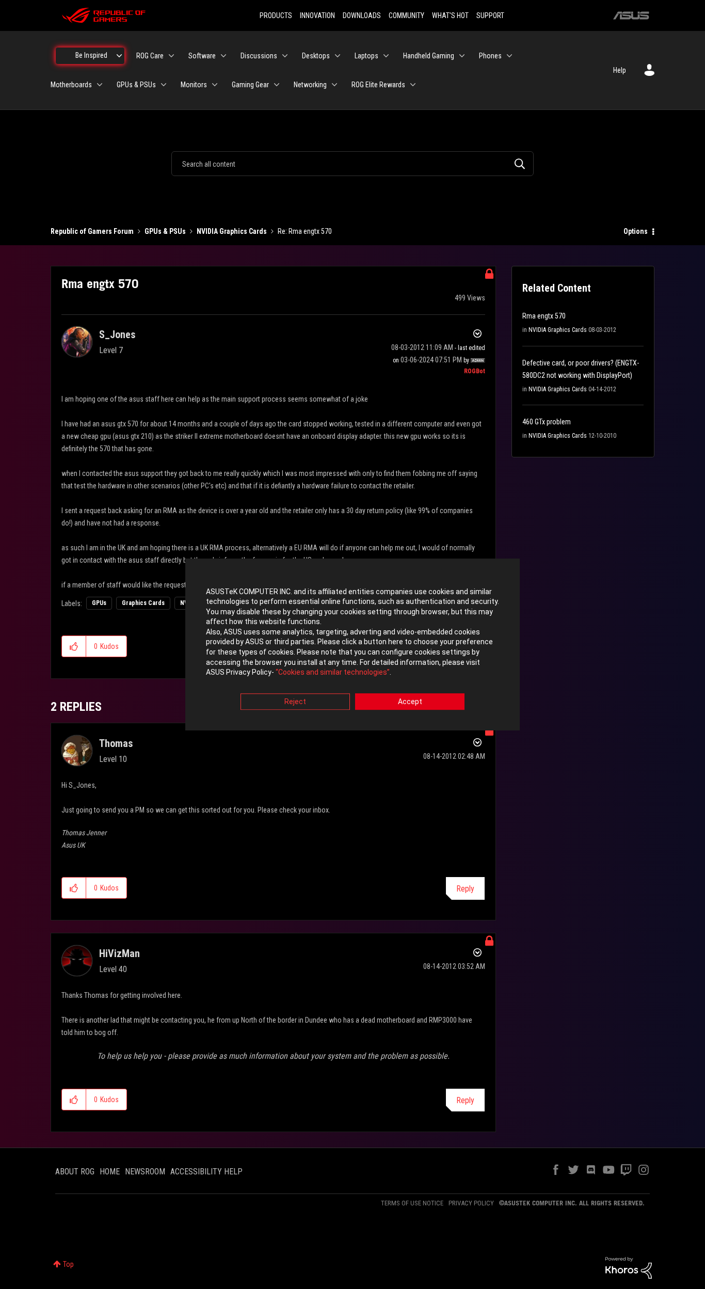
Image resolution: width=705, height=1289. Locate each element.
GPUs (99, 603)
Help (619, 70)
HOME (110, 1171)
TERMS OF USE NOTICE (412, 1203)
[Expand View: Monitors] (215, 84)
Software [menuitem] (202, 56)
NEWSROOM (145, 1171)
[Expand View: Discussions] (285, 56)
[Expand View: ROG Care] (171, 56)
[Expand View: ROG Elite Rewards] (413, 84)
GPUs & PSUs (165, 231)
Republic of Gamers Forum (92, 231)
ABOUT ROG (74, 1171)
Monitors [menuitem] (194, 85)
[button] (74, 646)
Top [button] (68, 1264)
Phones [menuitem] (490, 56)
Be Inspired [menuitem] (91, 55)
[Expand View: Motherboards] (99, 84)
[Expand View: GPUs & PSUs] (163, 84)
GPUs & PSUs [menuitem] (136, 85)
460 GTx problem (546, 422)
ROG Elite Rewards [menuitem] (378, 85)
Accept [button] (410, 701)
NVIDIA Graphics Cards (232, 231)
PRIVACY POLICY (471, 1203)
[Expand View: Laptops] (386, 56)
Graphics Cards (143, 603)
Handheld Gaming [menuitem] (428, 56)
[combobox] (352, 163)
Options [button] (635, 231)
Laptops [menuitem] (366, 56)
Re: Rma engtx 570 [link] (305, 231)
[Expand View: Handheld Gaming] (462, 56)
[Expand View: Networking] (334, 84)
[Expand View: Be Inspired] (119, 56)
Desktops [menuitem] (316, 56)
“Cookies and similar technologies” (333, 673)
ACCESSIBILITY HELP (206, 1171)
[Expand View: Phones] (509, 56)
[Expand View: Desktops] (337, 56)
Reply (465, 889)
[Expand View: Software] (223, 56)
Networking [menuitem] (310, 85)
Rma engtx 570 (544, 316)
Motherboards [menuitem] (71, 85)
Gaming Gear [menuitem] (250, 85)
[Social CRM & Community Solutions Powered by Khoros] (628, 1267)
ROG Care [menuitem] (150, 56)
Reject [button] (295, 701)
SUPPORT (490, 15)
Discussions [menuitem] (259, 56)
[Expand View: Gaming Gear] (276, 84)
